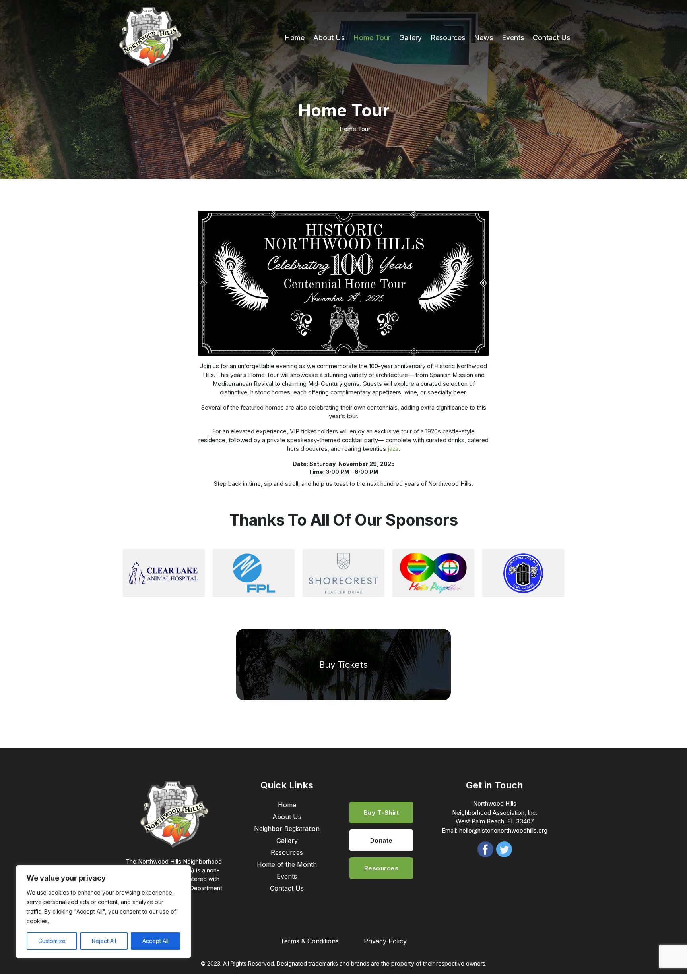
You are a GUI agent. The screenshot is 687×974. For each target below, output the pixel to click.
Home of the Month (287, 864)
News (483, 37)
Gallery (410, 37)
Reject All (104, 940)
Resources (448, 37)
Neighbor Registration (287, 829)
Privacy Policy (385, 941)
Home (295, 37)
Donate (381, 840)
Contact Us (551, 37)
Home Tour (371, 37)
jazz (393, 448)
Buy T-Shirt (381, 812)
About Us (329, 37)
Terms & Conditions (309, 941)
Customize (52, 940)
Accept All (155, 940)
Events (513, 37)
